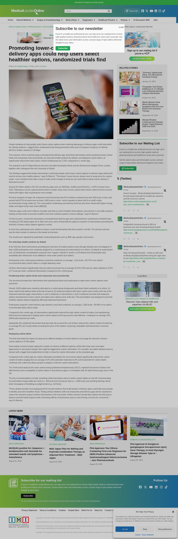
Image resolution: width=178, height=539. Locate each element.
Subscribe (63, 48)
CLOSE (121, 27)
